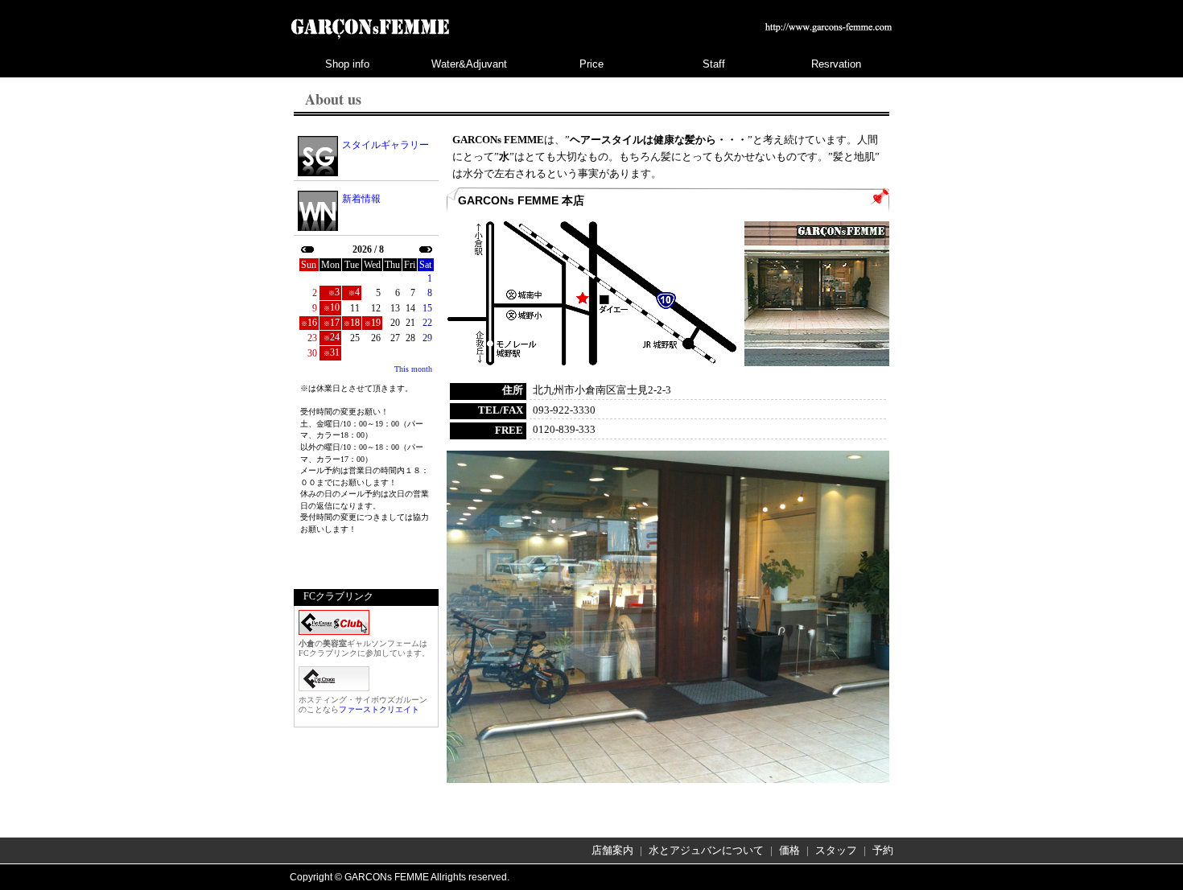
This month (413, 369)
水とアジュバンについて (706, 850)
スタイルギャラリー (385, 144)
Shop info (347, 64)
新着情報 (361, 199)
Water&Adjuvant (469, 64)
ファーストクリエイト (379, 709)
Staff (714, 64)
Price (591, 64)
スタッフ (836, 850)
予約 (882, 850)
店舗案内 (612, 850)
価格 (789, 850)
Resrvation (836, 64)
